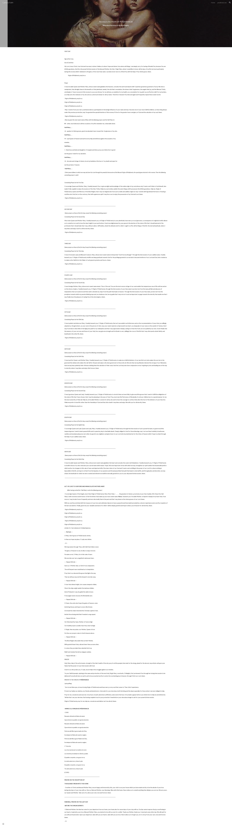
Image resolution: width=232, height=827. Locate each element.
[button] (230, 2)
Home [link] (213, 2)
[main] (116, 23)
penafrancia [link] (221, 2)
